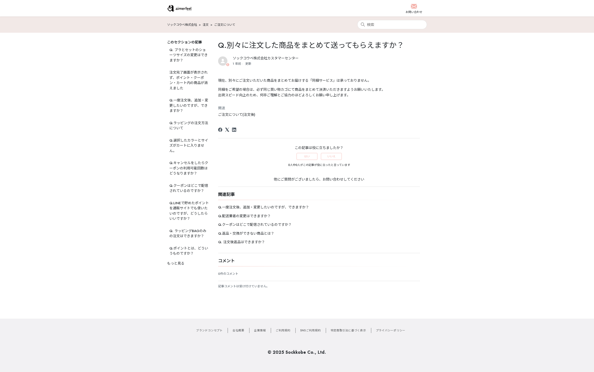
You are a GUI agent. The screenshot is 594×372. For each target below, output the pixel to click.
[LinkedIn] (234, 130)
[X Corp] (227, 130)
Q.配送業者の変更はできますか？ (244, 216)
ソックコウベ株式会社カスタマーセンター (266, 58)
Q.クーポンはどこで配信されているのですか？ (188, 188)
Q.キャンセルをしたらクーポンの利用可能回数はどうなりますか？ (188, 168)
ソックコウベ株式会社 (182, 25)
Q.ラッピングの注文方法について (188, 125)
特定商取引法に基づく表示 (348, 330)
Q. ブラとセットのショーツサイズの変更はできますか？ (188, 55)
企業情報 (260, 330)
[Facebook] (220, 130)
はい (307, 156)
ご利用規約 (283, 330)
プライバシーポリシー (391, 330)
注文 (206, 25)
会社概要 (238, 330)
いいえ (331, 156)
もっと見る (175, 263)
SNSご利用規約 (310, 330)
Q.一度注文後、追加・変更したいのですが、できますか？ (188, 105)
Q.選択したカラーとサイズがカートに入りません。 (188, 145)
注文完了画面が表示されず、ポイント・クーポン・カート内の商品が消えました (188, 80)
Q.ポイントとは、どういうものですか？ (188, 251)
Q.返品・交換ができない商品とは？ (246, 233)
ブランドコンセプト (209, 330)
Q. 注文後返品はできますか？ (241, 242)
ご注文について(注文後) (236, 114)
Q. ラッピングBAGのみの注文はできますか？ (187, 233)
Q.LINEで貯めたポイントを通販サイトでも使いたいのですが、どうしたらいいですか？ (189, 211)
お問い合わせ (333, 179)
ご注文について (224, 25)
